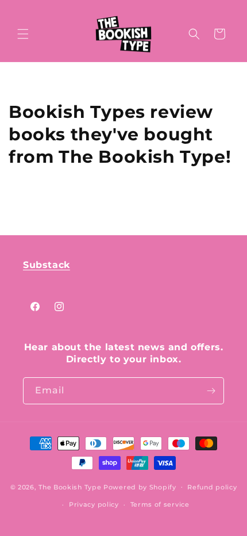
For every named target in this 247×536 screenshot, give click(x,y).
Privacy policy (94, 504)
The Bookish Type (69, 487)
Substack (46, 264)
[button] (23, 34)
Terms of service (160, 504)
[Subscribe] (210, 390)
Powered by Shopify (139, 487)
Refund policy (212, 487)
